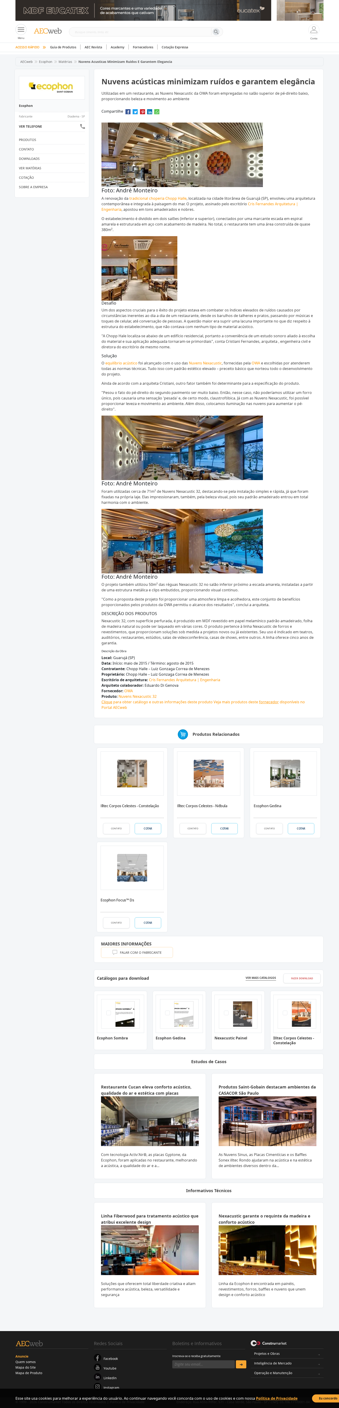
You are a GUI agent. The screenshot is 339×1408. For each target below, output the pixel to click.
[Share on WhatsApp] (156, 113)
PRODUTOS (27, 140)
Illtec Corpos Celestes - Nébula (202, 805)
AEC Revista (93, 47)
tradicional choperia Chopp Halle (158, 198)
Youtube (110, 1368)
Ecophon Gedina (267, 805)
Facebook (111, 1358)
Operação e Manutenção (273, 1373)
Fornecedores (143, 47)
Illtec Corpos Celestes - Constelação (130, 805)
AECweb (26, 61)
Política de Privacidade (276, 1398)
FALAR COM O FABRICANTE (141, 952)
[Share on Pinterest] (142, 113)
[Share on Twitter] (135, 113)
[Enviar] (241, 1364)
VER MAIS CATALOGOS (261, 978)
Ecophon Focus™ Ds (117, 900)
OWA (256, 363)
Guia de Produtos (63, 47)
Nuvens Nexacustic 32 (138, 696)
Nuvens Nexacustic (205, 363)
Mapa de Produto (28, 1373)
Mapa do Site (25, 1367)
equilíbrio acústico (121, 363)
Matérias (65, 61)
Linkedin (110, 1378)
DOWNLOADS (29, 158)
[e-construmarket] (269, 1343)
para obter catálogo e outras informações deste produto (157, 701)
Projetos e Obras (267, 1353)
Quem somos (25, 1362)
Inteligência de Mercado (272, 1363)
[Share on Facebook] (128, 113)
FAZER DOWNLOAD (302, 978)
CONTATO (116, 828)
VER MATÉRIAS (30, 168)
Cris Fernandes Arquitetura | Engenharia (184, 679)
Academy (117, 47)
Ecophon (45, 61)
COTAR (148, 828)
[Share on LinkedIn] (149, 113)
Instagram (111, 1387)
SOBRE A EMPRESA (33, 187)
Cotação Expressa (175, 47)
